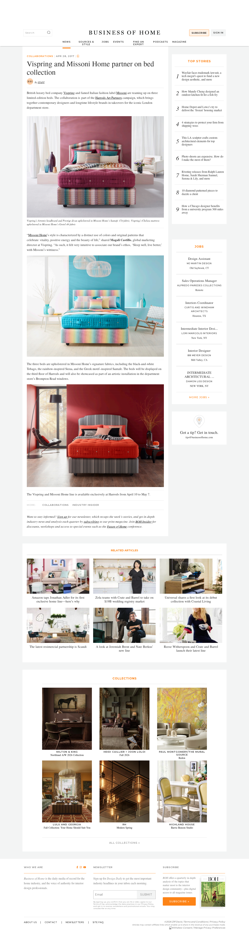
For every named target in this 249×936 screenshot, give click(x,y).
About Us (30, 922)
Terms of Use (99, 904)
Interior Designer (199, 350)
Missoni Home (37, 235)
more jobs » (199, 397)
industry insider (85, 504)
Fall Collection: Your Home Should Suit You (67, 827)
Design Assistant (199, 258)
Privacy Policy (147, 904)
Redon (182, 758)
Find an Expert (138, 43)
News (67, 41)
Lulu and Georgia (67, 824)
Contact (51, 922)
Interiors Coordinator (199, 302)
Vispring (69, 93)
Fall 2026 (124, 755)
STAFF (41, 82)
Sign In (218, 32)
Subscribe (199, 32)
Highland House (182, 824)
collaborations (55, 504)
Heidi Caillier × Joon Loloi (124, 751)
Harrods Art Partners (108, 98)
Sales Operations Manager (199, 280)
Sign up (62, 517)
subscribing (91, 521)
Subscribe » (179, 901)
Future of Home (117, 526)
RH (124, 824)
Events (118, 41)
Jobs (105, 41)
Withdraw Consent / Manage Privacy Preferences (198, 927)
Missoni (121, 93)
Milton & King (67, 751)
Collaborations (40, 56)
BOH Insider (143, 521)
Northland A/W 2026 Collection (67, 755)
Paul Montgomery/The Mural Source (182, 753)
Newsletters (75, 922)
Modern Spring (124, 827)
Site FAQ (98, 922)
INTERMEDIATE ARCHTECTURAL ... (199, 374)
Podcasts (160, 41)
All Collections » (124, 842)
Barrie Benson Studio (182, 827)
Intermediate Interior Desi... (199, 328)
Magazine (179, 41)
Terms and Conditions (196, 921)
